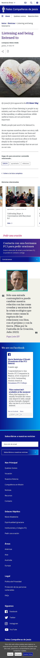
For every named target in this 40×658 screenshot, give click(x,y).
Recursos (8, 495)
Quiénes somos (20, 16)
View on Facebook (13, 411)
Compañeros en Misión (14, 484)
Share (21, 411)
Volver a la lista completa (12, 173)
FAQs (7, 595)
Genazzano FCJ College (17, 383)
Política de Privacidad (13, 581)
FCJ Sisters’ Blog (32, 103)
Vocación (8, 473)
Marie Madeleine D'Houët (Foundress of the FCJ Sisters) (19, 361)
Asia (6, 554)
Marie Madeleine (11, 517)
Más (8, 223)
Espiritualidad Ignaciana (14, 522)
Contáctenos (7, 259)
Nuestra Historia (11, 479)
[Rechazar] (37, 650)
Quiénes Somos (11, 468)
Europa (5, 163)
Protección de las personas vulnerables (15, 588)
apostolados (15, 163)
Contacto (8, 501)
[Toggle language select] (37, 2)
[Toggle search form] (31, 2)
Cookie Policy (27, 654)
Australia (8, 560)
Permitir (10, 654)
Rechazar (18, 654)
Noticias (8, 490)
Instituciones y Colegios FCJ (16, 528)
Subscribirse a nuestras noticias (16, 452)
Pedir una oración (12, 533)
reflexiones (25, 163)
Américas (8, 549)
